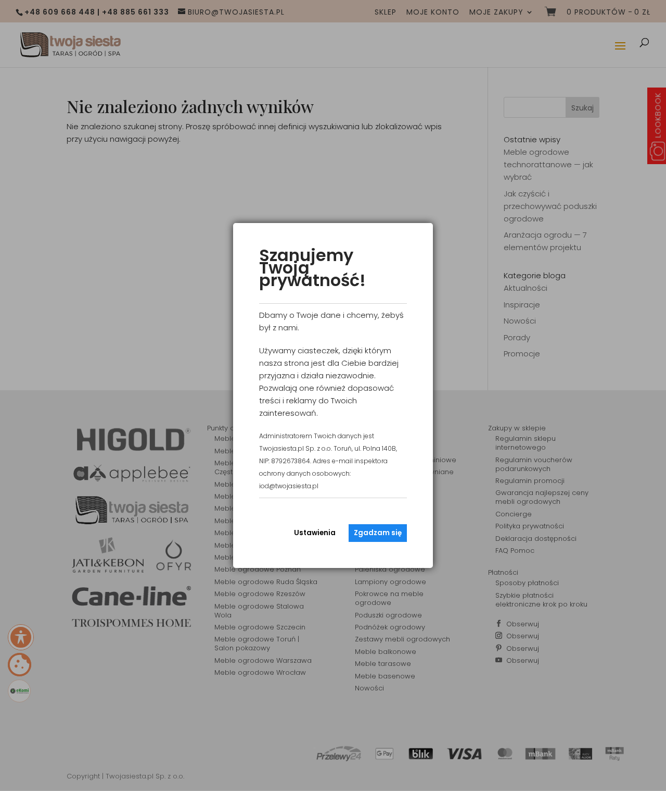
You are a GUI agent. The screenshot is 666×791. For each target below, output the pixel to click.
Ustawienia (315, 533)
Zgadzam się (378, 533)
